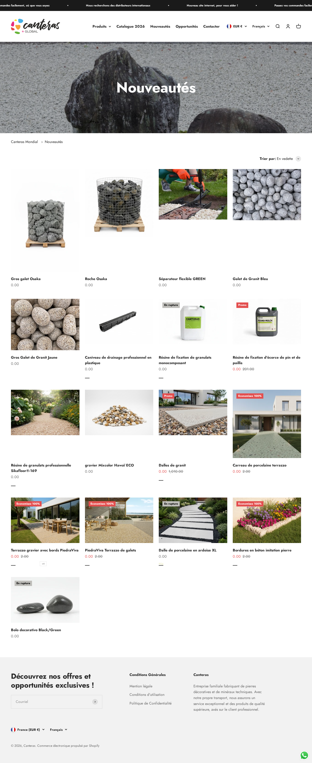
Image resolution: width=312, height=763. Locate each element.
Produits (99, 26)
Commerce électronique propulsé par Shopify (68, 745)
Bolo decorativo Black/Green (36, 630)
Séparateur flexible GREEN (182, 278)
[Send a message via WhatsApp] (304, 755)
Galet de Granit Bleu (250, 278)
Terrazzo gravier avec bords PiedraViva (45, 550)
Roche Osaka (96, 278)
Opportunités (187, 26)
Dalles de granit (172, 465)
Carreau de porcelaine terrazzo (259, 465)
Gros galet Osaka (26, 278)
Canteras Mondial (24, 141)
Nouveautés (160, 26)
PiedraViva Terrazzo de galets (110, 550)
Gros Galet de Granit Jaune (34, 357)
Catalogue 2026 (130, 26)
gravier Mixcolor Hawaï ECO (109, 465)
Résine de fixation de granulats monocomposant (185, 360)
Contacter (211, 26)
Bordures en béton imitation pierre (262, 550)
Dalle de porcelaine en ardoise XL (187, 550)
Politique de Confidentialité (151, 703)
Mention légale (141, 686)
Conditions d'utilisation (147, 694)
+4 (43, 563)
